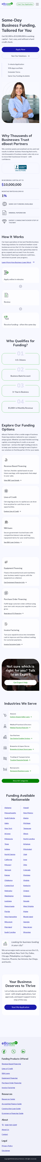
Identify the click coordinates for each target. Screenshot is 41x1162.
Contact (5, 1134)
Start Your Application (25, 4)
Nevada (26, 901)
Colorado (27, 870)
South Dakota (9, 818)
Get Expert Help (20, 682)
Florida (7, 911)
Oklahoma (8, 880)
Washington (9, 896)
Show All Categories (20, 781)
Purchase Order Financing (11, 1083)
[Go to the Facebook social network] (4, 1051)
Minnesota (8, 839)
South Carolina (10, 932)
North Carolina (29, 839)
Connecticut (9, 885)
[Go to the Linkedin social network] (23, 1051)
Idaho (6, 823)
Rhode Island (28, 917)
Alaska (25, 818)
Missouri (7, 865)
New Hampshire (10, 917)
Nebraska (8, 891)
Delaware (27, 896)
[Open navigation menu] (37, 4)
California (8, 859)
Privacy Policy (7, 1146)
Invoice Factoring (8, 1088)
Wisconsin (8, 922)
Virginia (26, 880)
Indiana (7, 849)
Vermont (7, 870)
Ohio (25, 865)
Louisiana (8, 901)
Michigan (27, 823)
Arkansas (26, 844)
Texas (6, 844)
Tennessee (27, 828)
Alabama (7, 808)
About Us (5, 1129)
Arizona (7, 834)
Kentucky (27, 885)
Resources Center (8, 1099)
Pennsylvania (9, 906)
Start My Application (20, 1007)
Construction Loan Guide (11, 1109)
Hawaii (26, 808)
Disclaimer (6, 1150)
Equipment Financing (10, 1078)
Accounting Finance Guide (12, 1104)
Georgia (26, 922)
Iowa (25, 859)
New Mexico (28, 813)
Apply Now (20, 49)
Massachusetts (10, 813)
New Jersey (27, 927)
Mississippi (27, 849)
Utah (25, 854)
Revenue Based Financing (11, 1064)
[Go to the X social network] (13, 1051)
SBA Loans (6, 1073)
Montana (26, 875)
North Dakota (9, 854)
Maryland (8, 927)
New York (8, 828)
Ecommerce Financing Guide (12, 1113)
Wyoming (27, 932)
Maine (25, 911)
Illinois (25, 834)
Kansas (7, 875)
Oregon (26, 891)
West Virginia (28, 906)
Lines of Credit (7, 1068)
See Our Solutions (19, 56)
